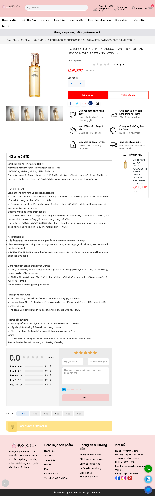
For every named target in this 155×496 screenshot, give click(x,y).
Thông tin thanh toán (90, 454)
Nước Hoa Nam (28, 20)
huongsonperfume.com (126, 473)
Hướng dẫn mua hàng (90, 468)
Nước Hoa (49, 451)
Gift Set (48, 464)
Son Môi (45, 20)
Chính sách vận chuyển (91, 459)
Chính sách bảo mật (90, 464)
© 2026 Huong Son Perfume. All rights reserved (77, 492)
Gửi (85, 398)
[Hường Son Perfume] (11, 7)
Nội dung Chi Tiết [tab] (19, 156)
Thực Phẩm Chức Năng (99, 20)
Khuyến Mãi (121, 20)
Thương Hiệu (138, 20)
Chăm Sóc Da (76, 20)
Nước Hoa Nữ (9, 20)
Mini (46, 469)
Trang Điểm (59, 20)
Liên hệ (5, 26)
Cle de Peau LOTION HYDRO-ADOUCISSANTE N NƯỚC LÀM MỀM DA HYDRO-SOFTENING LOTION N (141, 172)
